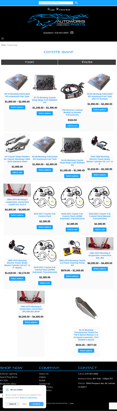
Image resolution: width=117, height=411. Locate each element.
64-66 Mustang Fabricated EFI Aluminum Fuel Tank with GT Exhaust (99, 96)
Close (24, 404)
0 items (63, 9)
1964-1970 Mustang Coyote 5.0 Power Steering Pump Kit (72, 262)
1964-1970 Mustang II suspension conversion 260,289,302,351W (31, 309)
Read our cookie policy (28, 398)
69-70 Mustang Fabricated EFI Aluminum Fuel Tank (17, 95)
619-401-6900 (62, 33)
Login (51, 9)
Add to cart (72, 126)
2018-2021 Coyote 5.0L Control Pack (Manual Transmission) (100, 216)
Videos (42, 377)
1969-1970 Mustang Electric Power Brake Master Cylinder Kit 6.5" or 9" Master (17, 264)
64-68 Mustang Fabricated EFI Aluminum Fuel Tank (44, 157)
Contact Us (44, 383)
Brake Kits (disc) (8, 383)
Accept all (36, 404)
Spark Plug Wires (8, 377)
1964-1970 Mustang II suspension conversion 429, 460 (99, 255)
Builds (42, 380)
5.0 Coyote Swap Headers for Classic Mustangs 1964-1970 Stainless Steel (17, 159)
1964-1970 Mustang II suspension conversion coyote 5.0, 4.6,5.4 (17, 201)
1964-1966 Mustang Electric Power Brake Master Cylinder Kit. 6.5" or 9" (100, 160)
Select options (17, 107)
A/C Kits (4, 380)
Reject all (12, 404)
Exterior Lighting (8, 373)
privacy (72, 403)
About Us (44, 373)
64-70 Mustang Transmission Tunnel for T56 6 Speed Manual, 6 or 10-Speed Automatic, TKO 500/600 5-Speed (86, 335)
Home (3, 45)
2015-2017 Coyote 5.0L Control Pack (45, 215)
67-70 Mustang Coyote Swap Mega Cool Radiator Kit (44, 100)
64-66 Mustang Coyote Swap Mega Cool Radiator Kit (72, 162)
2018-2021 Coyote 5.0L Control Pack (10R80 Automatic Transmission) (72, 216)
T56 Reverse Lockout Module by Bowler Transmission (72, 112)
